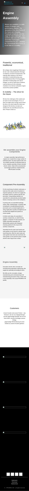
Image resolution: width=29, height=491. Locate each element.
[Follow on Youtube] (16, 474)
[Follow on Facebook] (8, 474)
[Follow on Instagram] (12, 474)
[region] (14, 247)
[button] (4, 247)
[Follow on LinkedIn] (21, 474)
